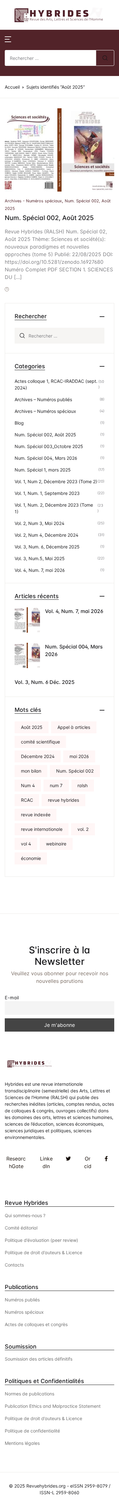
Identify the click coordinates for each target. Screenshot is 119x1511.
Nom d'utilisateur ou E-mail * (66, 36)
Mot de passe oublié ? (87, 105)
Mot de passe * (49, 69)
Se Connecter (71, 132)
